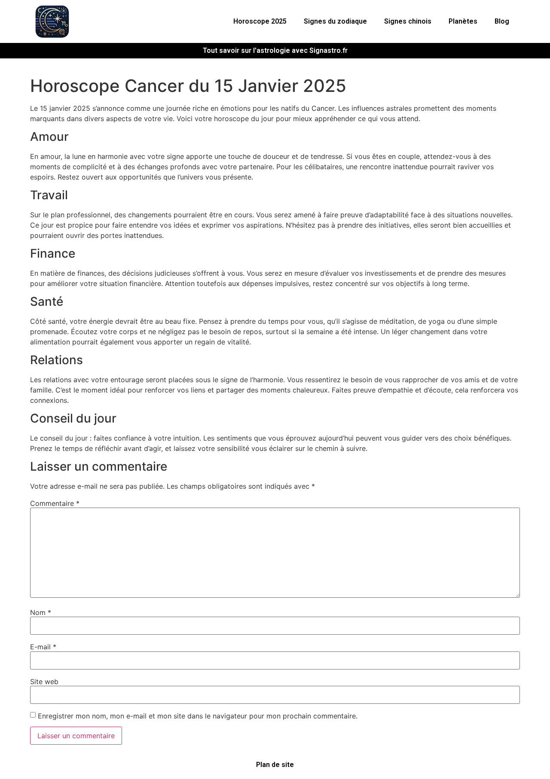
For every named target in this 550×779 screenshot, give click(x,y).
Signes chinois (407, 21)
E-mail (43, 646)
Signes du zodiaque (335, 21)
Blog (502, 21)
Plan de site (275, 765)
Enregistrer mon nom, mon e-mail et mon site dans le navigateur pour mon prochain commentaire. (198, 715)
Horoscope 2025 (260, 21)
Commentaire (54, 503)
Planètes (463, 21)
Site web (44, 681)
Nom (40, 612)
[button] (262, 21)
